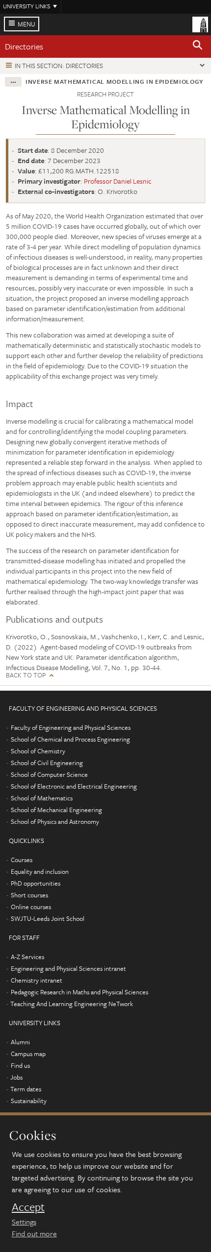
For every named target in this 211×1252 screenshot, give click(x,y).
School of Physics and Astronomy (55, 821)
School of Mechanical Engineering (56, 810)
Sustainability (29, 1101)
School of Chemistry (38, 751)
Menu (26, 24)
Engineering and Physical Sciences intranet (68, 968)
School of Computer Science (49, 774)
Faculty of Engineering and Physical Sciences (71, 727)
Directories (24, 46)
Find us (20, 1065)
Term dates (25, 1089)
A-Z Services (27, 957)
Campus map (28, 1054)
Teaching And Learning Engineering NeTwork (71, 1004)
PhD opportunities (35, 883)
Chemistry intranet (36, 980)
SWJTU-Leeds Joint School (47, 918)
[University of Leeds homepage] (200, 23)
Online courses (31, 907)
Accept (28, 1207)
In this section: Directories (59, 66)
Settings (24, 1221)
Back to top (26, 675)
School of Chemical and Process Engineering (70, 739)
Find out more (34, 1233)
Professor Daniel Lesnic (118, 181)
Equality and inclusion (40, 871)
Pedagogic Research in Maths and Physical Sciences (79, 992)
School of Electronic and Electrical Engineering (74, 786)
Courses (21, 860)
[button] (197, 46)
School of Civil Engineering (47, 763)
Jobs (16, 1077)
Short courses (29, 895)
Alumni (20, 1042)
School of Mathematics (42, 798)
